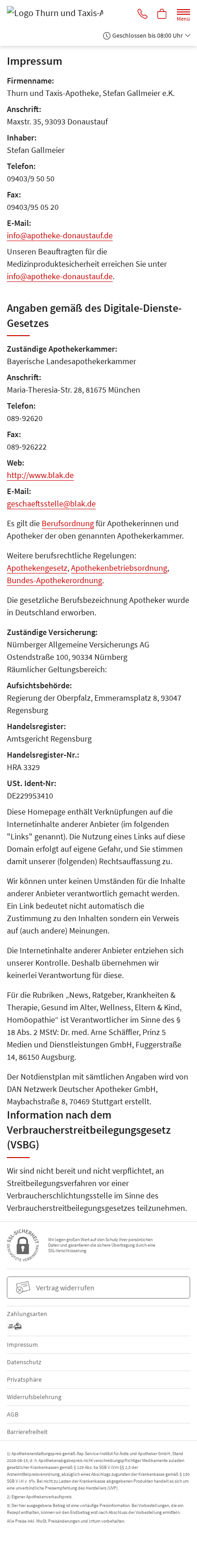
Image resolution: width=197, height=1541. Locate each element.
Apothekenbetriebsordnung (119, 567)
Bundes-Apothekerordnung (54, 580)
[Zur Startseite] (72, 13)
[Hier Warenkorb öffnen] (162, 14)
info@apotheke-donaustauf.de (60, 235)
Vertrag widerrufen (65, 1287)
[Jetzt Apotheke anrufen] (142, 14)
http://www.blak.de (40, 475)
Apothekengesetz (37, 567)
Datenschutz (24, 1362)
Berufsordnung (68, 523)
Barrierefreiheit (27, 1432)
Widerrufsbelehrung (34, 1397)
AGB (12, 1414)
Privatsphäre (24, 1379)
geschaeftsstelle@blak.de (51, 503)
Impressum (22, 1344)
